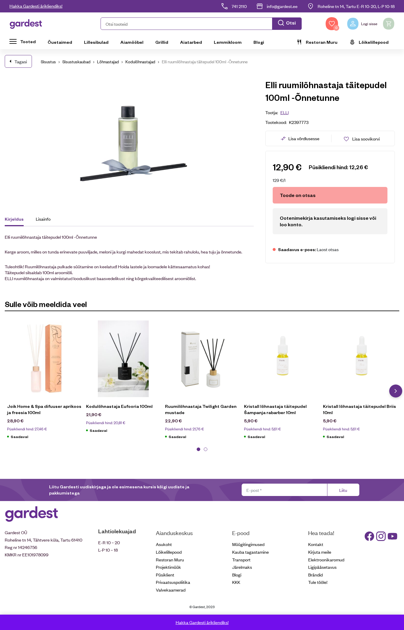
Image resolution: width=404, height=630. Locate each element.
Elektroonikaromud (326, 559)
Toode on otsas (298, 195)
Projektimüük (168, 567)
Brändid (315, 574)
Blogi (258, 42)
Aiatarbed (191, 42)
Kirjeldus (14, 219)
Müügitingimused (248, 544)
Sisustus (48, 61)
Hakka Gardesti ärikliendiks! (35, 6)
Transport (241, 559)
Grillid (161, 42)
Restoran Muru (321, 42)
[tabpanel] (44, 383)
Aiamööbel (131, 42)
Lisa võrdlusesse (303, 138)
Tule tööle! (317, 582)
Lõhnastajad (108, 61)
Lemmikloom (228, 42)
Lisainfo (43, 219)
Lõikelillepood (374, 42)
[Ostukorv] (389, 24)
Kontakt (315, 544)
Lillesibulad (96, 42)
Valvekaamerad (170, 590)
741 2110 (239, 6)
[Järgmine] (395, 391)
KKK (236, 582)
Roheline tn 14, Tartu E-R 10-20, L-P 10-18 (356, 6)
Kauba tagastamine (250, 552)
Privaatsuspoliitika (173, 582)
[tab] (17, 220)
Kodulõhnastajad (140, 61)
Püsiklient (165, 574)
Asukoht (164, 544)
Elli (284, 112)
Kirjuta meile (319, 552)
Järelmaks (242, 567)
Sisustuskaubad (76, 61)
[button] (201, 23)
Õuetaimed (60, 42)
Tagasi (20, 61)
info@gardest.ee (282, 6)
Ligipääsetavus (322, 567)
